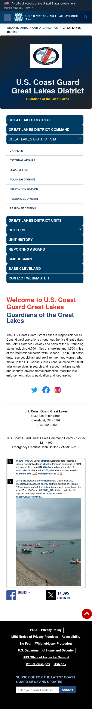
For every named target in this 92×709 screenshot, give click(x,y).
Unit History (21, 239)
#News (19, 460)
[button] (19, 8)
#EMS (46, 463)
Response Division (23, 208)
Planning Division (22, 179)
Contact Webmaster (29, 278)
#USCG (29, 460)
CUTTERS (17, 229)
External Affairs (22, 160)
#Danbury (21, 473)
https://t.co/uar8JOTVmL (29, 496)
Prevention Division (24, 189)
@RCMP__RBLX (47, 490)
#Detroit (45, 460)
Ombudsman (20, 258)
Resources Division (24, 198)
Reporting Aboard (27, 249)
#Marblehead (50, 467)
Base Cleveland (25, 268)
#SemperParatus (47, 473)
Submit (67, 690)
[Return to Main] (87, 616)
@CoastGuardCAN (26, 483)
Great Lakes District (29, 119)
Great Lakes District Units (35, 220)
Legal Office (19, 169)
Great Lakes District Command (39, 129)
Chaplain (16, 150)
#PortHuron (45, 480)
